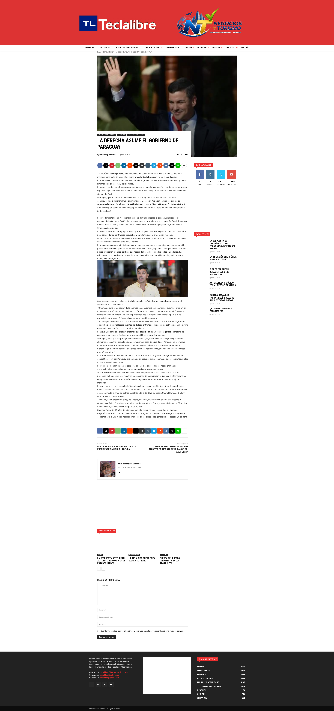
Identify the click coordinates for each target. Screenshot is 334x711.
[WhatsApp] (118, 165)
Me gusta (200, 171)
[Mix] (160, 165)
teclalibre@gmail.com (110, 678)
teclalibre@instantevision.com (114, 672)
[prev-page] (99, 569)
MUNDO (113, 135)
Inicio (99, 52)
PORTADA (164, 555)
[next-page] (103, 569)
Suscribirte (231, 171)
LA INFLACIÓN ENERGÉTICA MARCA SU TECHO (142, 559)
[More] (184, 165)
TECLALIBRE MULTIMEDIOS (135, 135)
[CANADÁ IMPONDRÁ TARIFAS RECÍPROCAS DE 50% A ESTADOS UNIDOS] (200, 298)
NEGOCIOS (121, 135)
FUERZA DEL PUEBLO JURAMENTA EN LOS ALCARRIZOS (170, 561)
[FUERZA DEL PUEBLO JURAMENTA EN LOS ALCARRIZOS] (174, 546)
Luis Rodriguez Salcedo (108, 155)
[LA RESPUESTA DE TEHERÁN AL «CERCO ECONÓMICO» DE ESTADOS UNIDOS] (111, 546)
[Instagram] (98, 684)
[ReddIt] (130, 165)
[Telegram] (154, 165)
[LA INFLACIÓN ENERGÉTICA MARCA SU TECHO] (143, 546)
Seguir (210, 171)
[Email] (136, 165)
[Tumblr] (148, 165)
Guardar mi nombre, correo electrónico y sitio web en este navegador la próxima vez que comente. (143, 631)
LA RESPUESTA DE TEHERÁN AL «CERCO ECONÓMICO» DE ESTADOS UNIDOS (111, 561)
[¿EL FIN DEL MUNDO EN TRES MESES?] (200, 311)
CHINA (100, 555)
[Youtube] (111, 684)
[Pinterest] (112, 165)
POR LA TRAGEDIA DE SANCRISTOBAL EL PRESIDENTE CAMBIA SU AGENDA (117, 447)
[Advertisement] (142, 504)
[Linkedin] (124, 165)
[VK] (166, 165)
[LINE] (178, 165)
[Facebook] (100, 165)
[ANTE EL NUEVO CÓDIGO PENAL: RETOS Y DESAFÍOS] (200, 286)
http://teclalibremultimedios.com (129, 467)
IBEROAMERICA (108, 52)
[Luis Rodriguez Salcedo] (107, 469)
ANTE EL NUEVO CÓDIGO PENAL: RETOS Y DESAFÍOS (223, 284)
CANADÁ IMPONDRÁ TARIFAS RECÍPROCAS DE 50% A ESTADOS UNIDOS (222, 298)
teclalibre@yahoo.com (110, 675)
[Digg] (172, 165)
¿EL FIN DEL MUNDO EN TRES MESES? (221, 310)
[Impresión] (142, 165)
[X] (106, 165)
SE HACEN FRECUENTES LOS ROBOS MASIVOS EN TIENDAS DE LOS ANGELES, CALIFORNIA (168, 449)
